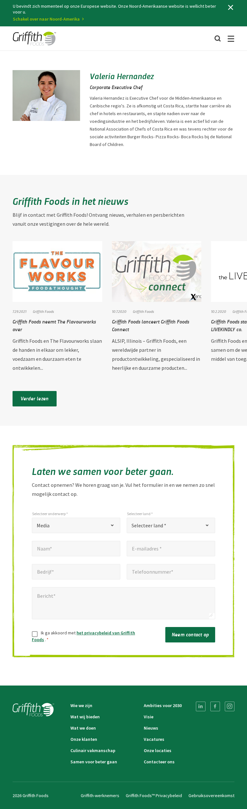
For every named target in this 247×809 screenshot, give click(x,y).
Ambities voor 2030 (163, 705)
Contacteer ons (159, 762)
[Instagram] (229, 706)
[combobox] (76, 525)
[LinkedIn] (201, 706)
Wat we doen (83, 728)
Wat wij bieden (85, 717)
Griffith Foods (43, 311)
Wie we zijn (81, 705)
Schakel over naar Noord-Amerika (46, 19)
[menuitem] (201, 706)
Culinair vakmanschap (92, 750)
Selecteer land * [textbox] (149, 525)
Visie (148, 717)
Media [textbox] (43, 525)
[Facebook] (215, 706)
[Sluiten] (230, 7)
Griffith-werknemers (100, 795)
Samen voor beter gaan (93, 762)
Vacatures (154, 739)
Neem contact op (190, 634)
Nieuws (151, 728)
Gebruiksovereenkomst (211, 795)
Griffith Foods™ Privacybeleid (154, 795)
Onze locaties (157, 750)
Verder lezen (35, 398)
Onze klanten (83, 739)
